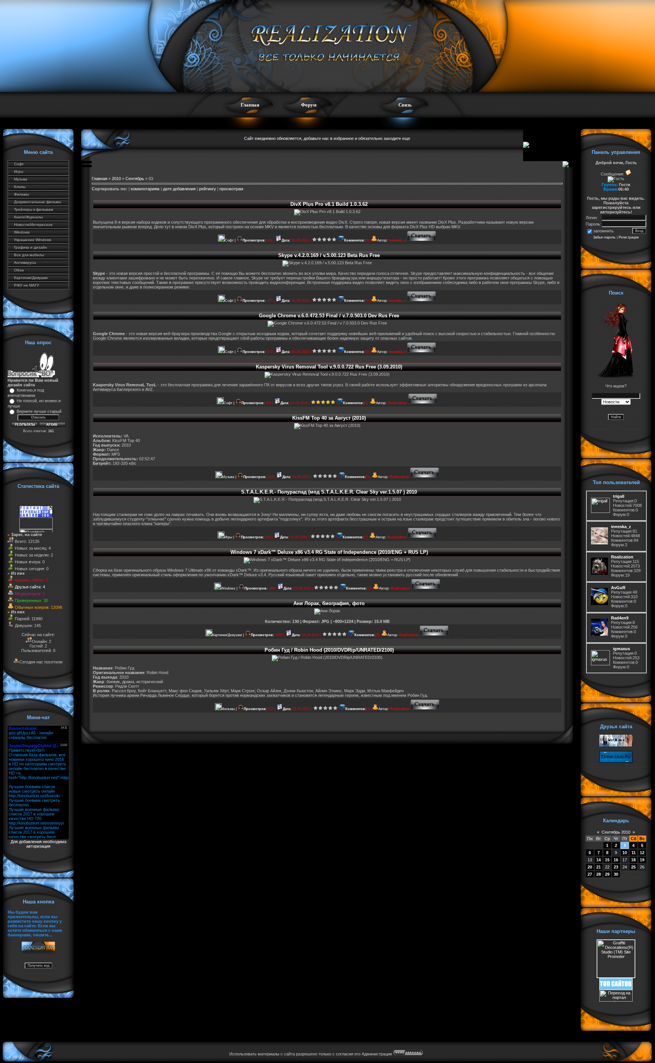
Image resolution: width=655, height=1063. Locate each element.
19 (642, 860)
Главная (250, 105)
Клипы (19, 187)
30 (616, 874)
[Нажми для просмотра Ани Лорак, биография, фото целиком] (434, 635)
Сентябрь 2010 (616, 832)
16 (616, 860)
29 (607, 874)
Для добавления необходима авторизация (38, 843)
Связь (405, 105)
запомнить (603, 231)
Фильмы (21, 194)
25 (633, 867)
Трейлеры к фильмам (33, 209)
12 (642, 852)
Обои (19, 270)
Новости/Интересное (33, 225)
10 (624, 852)
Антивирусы (25, 262)
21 (598, 867)
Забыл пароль (604, 237)
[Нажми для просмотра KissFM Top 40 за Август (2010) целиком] (424, 477)
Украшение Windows (32, 240)
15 (607, 860)
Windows (22, 232)
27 (590, 874)
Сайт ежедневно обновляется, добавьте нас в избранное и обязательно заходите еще (327, 138)
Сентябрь (134, 178)
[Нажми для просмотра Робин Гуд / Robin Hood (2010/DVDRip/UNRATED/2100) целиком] (425, 709)
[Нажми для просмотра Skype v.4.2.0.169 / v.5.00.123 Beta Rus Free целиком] (421, 301)
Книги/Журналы (28, 217)
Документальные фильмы (37, 202)
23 (616, 867)
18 (633, 860)
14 (598, 860)
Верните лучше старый (39, 411)
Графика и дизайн (30, 247)
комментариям (145, 189)
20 (590, 867)
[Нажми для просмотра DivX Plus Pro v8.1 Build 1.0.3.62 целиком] (421, 240)
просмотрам (231, 189)
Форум (309, 105)
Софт (19, 164)
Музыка (20, 179)
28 (598, 874)
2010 (116, 178)
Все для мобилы (29, 255)
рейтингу (207, 189)
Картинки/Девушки (31, 278)
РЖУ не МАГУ (26, 285)
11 (633, 852)
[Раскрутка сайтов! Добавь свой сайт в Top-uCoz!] (616, 988)
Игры (18, 171)
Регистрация (629, 237)
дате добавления (179, 189)
